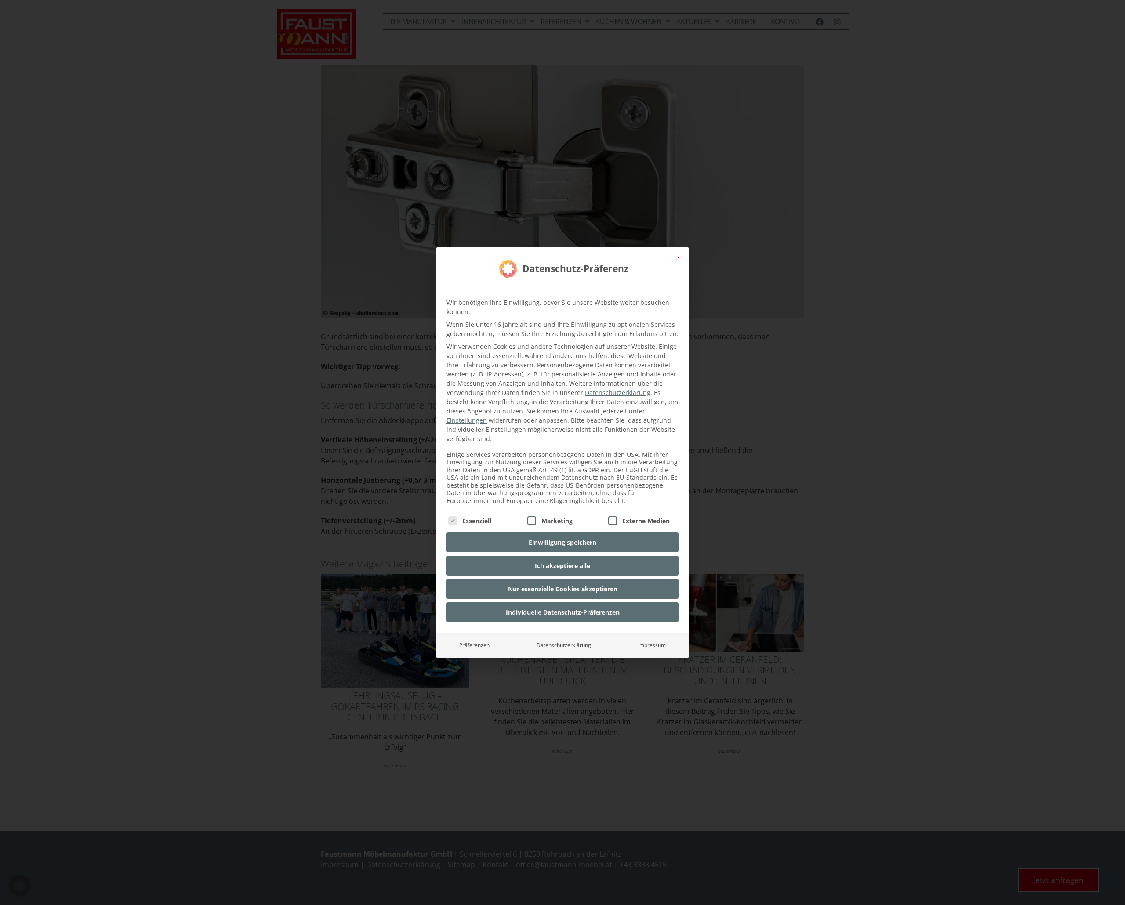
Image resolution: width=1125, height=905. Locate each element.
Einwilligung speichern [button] (562, 542)
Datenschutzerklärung (617, 392)
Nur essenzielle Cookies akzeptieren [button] (562, 589)
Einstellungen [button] (466, 420)
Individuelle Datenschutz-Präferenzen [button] (563, 612)
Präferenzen (474, 645)
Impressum (652, 645)
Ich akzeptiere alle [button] (562, 565)
